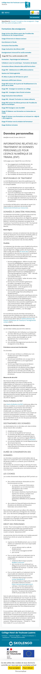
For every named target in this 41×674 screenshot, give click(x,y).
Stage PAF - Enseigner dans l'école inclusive (16, 92)
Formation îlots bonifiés (10, 45)
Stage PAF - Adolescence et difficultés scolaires (17, 70)
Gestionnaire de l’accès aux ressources (16, 208)
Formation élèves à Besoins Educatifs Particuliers (18, 66)
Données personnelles (18, 637)
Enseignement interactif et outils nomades (16, 52)
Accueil (13, 21)
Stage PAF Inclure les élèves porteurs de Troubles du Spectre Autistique (19, 103)
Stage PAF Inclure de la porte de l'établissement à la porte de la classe (19, 84)
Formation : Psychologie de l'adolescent (15, 59)
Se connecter (34, 17)
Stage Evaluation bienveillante (12, 96)
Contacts (4, 636)
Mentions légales (14, 636)
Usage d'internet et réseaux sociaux (14, 39)
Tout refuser (28, 668)
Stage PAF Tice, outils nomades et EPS (20, 22)
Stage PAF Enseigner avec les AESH (13, 108)
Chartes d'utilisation (28, 636)
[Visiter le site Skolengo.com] (20, 645)
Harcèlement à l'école (9, 42)
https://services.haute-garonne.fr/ (22, 584)
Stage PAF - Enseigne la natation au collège (16, 89)
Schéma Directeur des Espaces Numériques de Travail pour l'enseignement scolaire (19, 320)
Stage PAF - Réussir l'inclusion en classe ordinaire (18, 99)
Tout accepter (14, 668)
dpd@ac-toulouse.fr (18, 562)
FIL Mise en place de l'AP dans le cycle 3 (15, 77)
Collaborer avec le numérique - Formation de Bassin (19, 63)
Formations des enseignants (25, 21)
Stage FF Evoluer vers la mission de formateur (17, 121)
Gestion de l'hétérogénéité (11, 73)
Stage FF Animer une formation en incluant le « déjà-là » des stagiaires (20, 117)
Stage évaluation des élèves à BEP (13, 49)
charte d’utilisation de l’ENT (14, 404)
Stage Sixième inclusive (10, 125)
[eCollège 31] (34, 12)
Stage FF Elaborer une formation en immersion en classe (19, 112)
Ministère (32, 439)
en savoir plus (24, 251)
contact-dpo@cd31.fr (18, 579)
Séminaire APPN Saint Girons (11, 80)
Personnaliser (20, 671)
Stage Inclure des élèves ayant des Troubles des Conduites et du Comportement (18, 34)
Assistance (6, 637)
